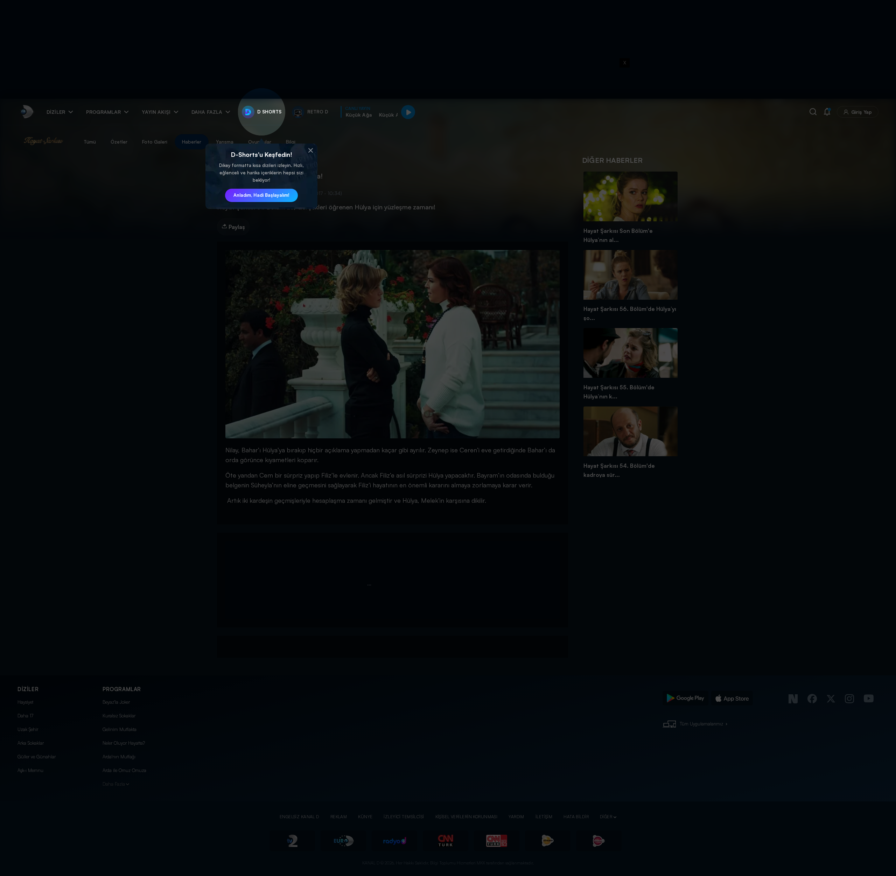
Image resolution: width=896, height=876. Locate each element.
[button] (310, 150)
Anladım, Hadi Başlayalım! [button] (261, 195)
